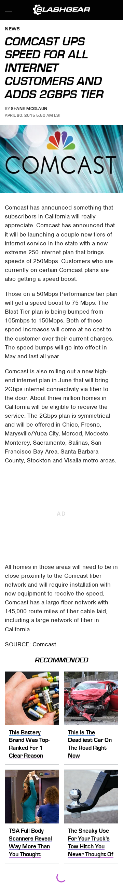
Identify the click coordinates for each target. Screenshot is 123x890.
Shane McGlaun (29, 108)
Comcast (44, 644)
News (12, 29)
